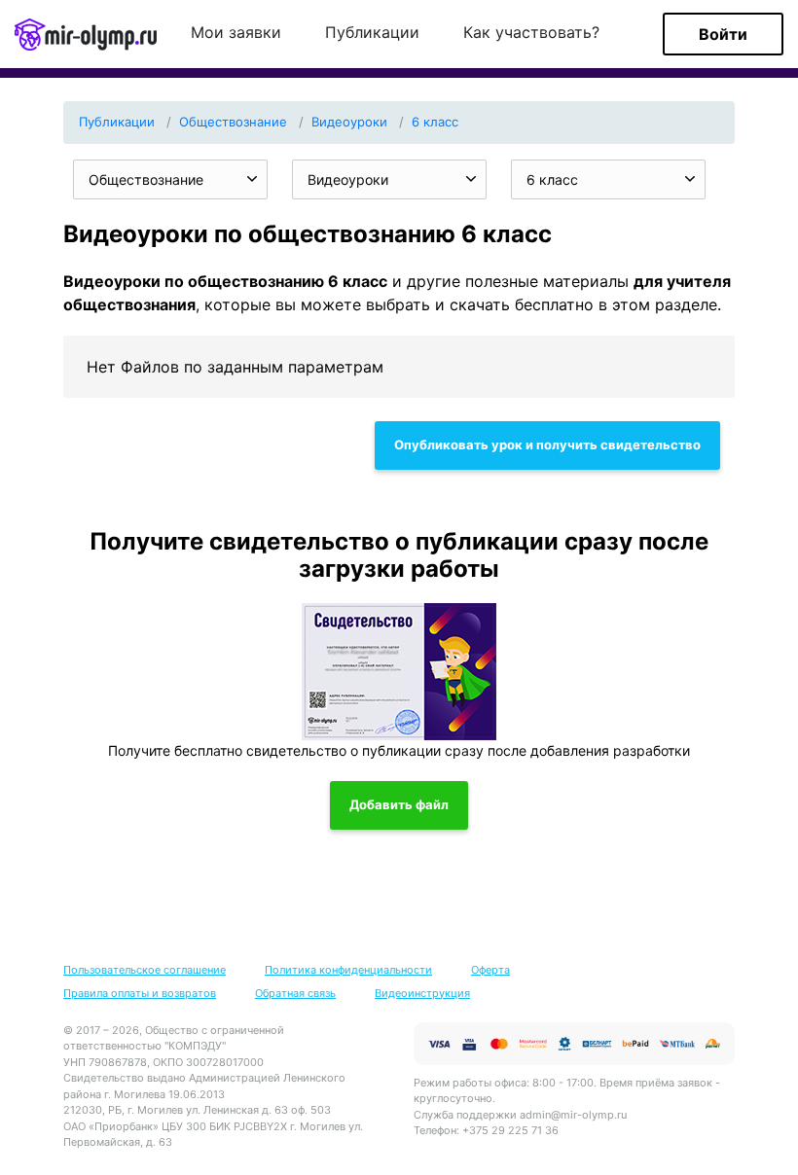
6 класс (435, 121)
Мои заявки (236, 33)
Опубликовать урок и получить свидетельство (547, 444)
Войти (723, 34)
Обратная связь (295, 993)
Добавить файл (399, 804)
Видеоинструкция (422, 993)
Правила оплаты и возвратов (139, 993)
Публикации (372, 33)
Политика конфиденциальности (348, 970)
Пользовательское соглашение (144, 970)
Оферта (490, 970)
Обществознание (233, 121)
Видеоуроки (349, 121)
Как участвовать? (531, 33)
